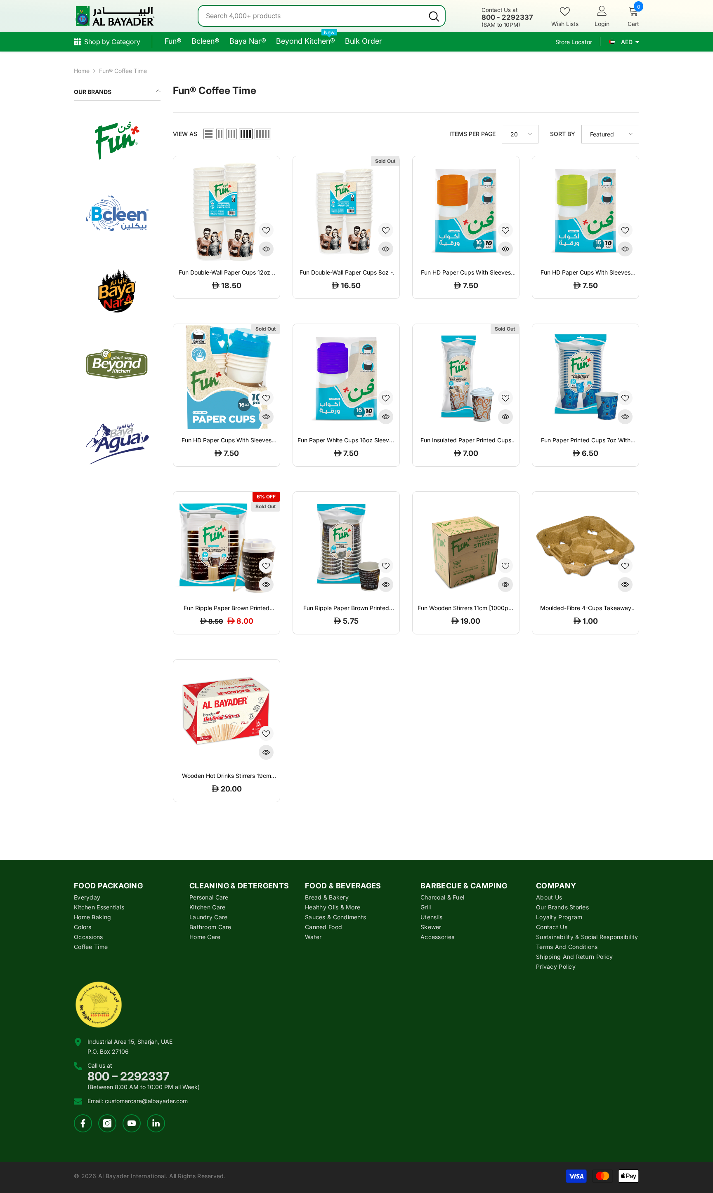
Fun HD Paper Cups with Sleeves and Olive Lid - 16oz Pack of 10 (585, 272)
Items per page (472, 133)
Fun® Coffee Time (123, 70)
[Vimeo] (156, 1123)
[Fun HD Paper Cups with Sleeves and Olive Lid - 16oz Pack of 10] (585, 209)
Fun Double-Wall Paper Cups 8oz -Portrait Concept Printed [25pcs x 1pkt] (346, 272)
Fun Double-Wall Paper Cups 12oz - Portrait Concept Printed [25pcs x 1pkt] (226, 272)
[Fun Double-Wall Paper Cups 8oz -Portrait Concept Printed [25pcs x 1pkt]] (346, 209)
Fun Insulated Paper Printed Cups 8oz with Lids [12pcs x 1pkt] (465, 440)
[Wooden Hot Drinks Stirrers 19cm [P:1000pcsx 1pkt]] (226, 713)
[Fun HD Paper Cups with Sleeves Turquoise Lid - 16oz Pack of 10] (226, 377)
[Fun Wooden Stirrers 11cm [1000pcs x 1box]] (466, 545)
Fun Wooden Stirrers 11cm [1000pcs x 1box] (466, 608)
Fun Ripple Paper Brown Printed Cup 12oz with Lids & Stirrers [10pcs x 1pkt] (226, 608)
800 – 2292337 (128, 1076)
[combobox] (310, 16)
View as (185, 133)
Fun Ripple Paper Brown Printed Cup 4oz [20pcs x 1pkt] (346, 608)
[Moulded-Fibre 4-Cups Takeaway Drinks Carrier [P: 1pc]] (585, 545)
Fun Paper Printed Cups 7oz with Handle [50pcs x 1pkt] (585, 440)
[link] (117, 140)
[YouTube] (132, 1123)
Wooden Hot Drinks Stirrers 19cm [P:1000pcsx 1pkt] (226, 776)
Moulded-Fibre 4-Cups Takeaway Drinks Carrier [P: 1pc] (585, 608)
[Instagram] (107, 1123)
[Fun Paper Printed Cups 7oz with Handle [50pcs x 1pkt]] (585, 377)
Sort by (562, 133)
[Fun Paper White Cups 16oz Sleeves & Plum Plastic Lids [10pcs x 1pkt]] (346, 377)
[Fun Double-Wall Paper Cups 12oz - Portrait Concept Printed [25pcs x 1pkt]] (226, 209)
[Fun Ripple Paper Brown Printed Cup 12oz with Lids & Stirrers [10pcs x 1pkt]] (226, 545)
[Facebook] (83, 1123)
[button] (208, 134)
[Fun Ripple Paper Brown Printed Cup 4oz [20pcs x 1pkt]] (346, 545)
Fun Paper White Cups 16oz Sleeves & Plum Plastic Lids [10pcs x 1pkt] (346, 440)
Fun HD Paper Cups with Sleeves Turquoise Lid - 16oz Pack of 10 (227, 440)
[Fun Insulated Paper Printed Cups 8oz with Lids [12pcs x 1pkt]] (466, 377)
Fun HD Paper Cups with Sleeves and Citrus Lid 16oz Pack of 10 (466, 272)
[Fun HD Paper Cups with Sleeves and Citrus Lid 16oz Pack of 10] (466, 209)
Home (82, 70)
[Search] (322, 16)
